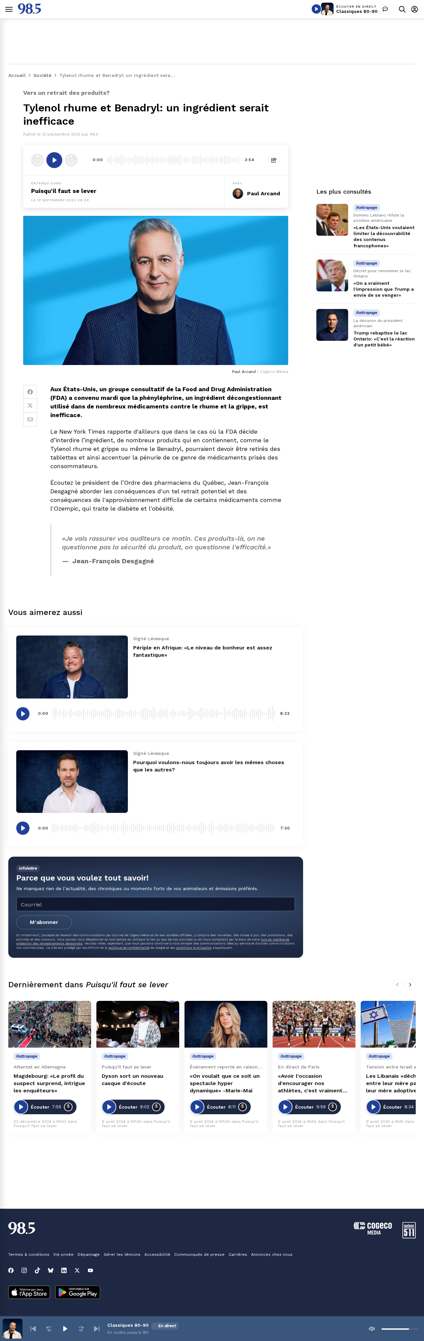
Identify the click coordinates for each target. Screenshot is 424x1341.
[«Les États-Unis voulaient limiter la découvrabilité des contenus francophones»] (332, 220)
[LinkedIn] (64, 1270)
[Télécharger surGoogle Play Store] (77, 1293)
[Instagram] (24, 1270)
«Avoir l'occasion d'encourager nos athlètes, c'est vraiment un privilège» (310, 1083)
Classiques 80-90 (357, 11)
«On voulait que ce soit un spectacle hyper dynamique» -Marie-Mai (225, 1083)
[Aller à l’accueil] (29, 12)
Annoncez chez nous (271, 1254)
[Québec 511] (409, 1237)
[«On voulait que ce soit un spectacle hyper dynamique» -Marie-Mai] (226, 1024)
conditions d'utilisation (194, 947)
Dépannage (89, 1254)
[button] (33, 1328)
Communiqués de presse (199, 1254)
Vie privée (63, 1254)
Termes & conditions (28, 1254)
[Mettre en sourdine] (371, 1328)
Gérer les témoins (122, 1254)
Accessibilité (157, 1254)
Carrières (238, 1254)
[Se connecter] (414, 9)
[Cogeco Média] (373, 1233)
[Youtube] (90, 1270)
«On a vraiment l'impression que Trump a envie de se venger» (383, 289)
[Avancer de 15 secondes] (71, 160)
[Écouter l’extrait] (54, 160)
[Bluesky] (50, 1270)
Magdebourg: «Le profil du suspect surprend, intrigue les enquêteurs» (49, 1083)
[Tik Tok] (37, 1270)
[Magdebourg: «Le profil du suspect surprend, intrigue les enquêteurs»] (49, 1024)
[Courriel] (30, 420)
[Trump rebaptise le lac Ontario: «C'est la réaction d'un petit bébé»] (332, 325)
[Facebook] (30, 392)
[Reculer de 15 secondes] (37, 160)
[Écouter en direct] (316, 9)
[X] (77, 1270)
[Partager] (274, 160)
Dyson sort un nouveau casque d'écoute (132, 1079)
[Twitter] (30, 406)
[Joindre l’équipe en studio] (385, 9)
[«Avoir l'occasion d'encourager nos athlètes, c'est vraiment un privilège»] (314, 1024)
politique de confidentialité (128, 947)
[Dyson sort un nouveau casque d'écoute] (137, 1024)
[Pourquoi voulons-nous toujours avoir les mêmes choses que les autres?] (72, 781)
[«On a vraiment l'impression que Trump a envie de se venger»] (332, 275)
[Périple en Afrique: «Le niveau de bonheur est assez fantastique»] (72, 667)
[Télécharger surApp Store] (29, 1293)
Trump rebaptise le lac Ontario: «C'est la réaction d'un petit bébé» (384, 338)
